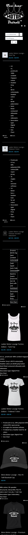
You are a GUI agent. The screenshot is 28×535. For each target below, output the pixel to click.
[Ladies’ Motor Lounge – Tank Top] (5, 55)
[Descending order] (20, 34)
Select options (6, 136)
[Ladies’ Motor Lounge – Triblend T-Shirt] (5, 149)
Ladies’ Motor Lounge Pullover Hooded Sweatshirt (16, 234)
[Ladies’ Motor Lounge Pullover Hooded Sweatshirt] (5, 233)
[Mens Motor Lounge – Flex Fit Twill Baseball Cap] (14, 457)
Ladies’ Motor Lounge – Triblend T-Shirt (17, 148)
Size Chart (13, 302)
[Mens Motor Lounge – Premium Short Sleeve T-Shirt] (14, 514)
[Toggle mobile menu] (25, 26)
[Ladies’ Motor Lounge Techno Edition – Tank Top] (14, 327)
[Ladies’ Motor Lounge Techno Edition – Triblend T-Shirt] (14, 391)
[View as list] (15, 42)
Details (13, 135)
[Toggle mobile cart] (21, 26)
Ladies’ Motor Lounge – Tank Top (17, 54)
